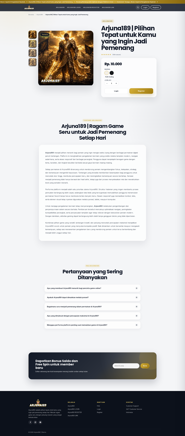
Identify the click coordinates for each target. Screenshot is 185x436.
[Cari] (138, 7)
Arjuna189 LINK (108, 7)
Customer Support (132, 406)
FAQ (98, 406)
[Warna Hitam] (112, 73)
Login (145, 7)
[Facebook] (30, 422)
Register (156, 7)
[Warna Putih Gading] (106, 73)
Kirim (145, 366)
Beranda (31, 14)
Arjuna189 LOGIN (74, 7)
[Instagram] (35, 422)
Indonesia (129, 412)
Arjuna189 (60, 7)
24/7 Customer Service (134, 409)
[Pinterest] (40, 422)
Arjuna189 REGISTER (91, 7)
